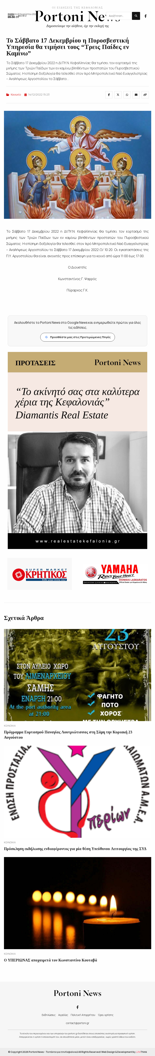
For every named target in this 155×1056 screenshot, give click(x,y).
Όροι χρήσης (105, 1015)
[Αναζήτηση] (136, 16)
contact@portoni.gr (77, 1023)
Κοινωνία (16, 94)
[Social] (145, 16)
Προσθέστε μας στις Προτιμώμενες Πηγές (78, 337)
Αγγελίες (63, 1015)
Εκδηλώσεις (49, 1015)
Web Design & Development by (124, 1052)
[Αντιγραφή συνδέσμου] (145, 94)
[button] (17, 16)
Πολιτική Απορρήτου (83, 1015)
